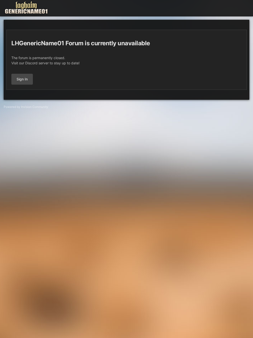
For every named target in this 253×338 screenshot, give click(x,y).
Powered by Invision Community (26, 107)
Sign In (22, 79)
